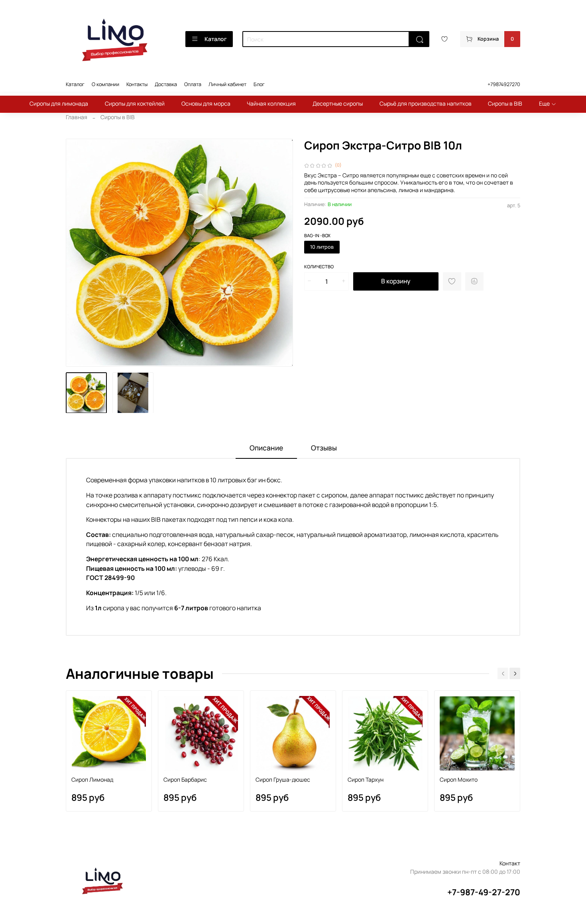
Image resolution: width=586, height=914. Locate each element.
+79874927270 (504, 84)
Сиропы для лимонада (58, 103)
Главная (76, 117)
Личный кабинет (227, 84)
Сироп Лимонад (92, 779)
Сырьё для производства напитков (426, 103)
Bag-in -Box (317, 235)
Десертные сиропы (338, 103)
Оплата (192, 84)
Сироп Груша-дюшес (283, 779)
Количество (319, 266)
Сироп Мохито (459, 779)
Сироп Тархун (365, 779)
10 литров (322, 247)
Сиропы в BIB (505, 103)
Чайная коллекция (271, 103)
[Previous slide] (77, 252)
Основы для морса (205, 103)
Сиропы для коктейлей (135, 103)
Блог (259, 84)
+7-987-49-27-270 (483, 892)
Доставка (166, 84)
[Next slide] (281, 252)
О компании (105, 84)
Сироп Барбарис (185, 779)
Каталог (216, 39)
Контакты (136, 84)
